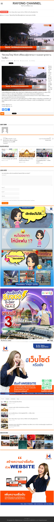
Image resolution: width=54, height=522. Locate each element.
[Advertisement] (27, 20)
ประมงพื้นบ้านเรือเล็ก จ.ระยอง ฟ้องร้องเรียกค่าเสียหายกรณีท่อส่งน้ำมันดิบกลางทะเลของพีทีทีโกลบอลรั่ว (10, 140)
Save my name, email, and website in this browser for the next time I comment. (19, 200)
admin (4, 60)
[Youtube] (27, 518)
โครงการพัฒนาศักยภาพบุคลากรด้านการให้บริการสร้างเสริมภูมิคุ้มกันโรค (23, 418)
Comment (4, 175)
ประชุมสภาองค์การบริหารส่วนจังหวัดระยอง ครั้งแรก (19, 407)
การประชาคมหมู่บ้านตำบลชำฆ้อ (15, 12)
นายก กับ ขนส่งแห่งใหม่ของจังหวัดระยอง (45, 139)
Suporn (45, 520)
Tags (18, 398)
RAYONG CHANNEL (27, 3)
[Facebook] (26, 518)
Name (3, 187)
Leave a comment (25, 60)
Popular (7, 398)
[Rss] (25, 518)
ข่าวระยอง (6, 15)
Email (3, 191)
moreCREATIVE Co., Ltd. (33, 520)
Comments (13, 398)
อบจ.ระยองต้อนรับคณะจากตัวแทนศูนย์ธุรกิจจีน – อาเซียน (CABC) (43, 160)
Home (2, 15)
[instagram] (29, 518)
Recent (2, 398)
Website (3, 196)
